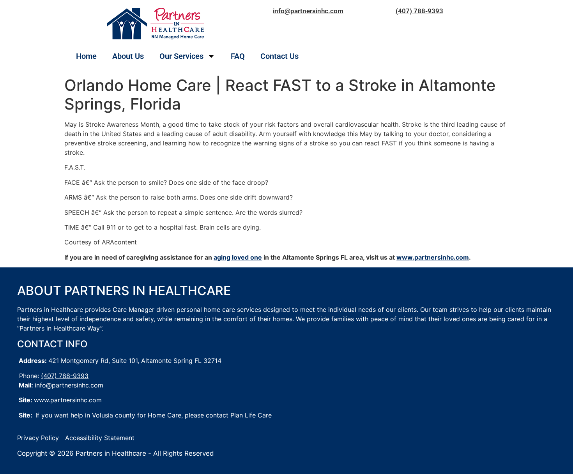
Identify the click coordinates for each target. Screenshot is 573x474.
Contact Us (279, 56)
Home (86, 56)
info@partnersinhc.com (308, 11)
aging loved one (238, 257)
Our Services (181, 56)
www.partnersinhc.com (432, 257)
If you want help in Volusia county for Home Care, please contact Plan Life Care (153, 415)
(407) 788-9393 (419, 11)
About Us (128, 56)
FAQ (238, 56)
